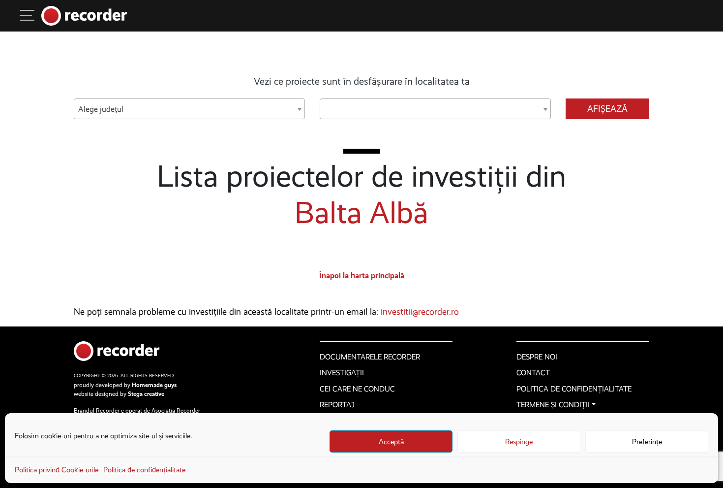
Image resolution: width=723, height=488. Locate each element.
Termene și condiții (553, 404)
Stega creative (146, 393)
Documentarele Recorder (370, 357)
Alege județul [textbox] (100, 109)
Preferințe (647, 441)
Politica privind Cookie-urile (56, 469)
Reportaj (337, 404)
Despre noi (536, 357)
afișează (607, 108)
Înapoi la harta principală (361, 275)
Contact (533, 372)
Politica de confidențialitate (144, 469)
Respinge (519, 441)
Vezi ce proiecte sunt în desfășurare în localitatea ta (362, 81)
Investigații (342, 372)
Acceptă (391, 441)
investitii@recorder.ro (420, 311)
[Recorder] (84, 16)
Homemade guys (154, 385)
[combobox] (189, 108)
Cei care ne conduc (357, 389)
